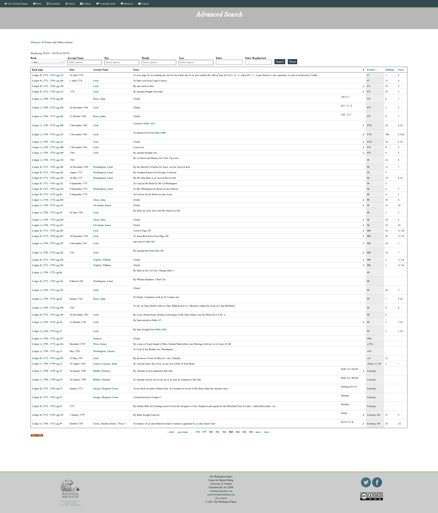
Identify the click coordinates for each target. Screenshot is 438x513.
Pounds (371, 69)
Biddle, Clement (101, 371)
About (38, 3)
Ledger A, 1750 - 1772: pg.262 (47, 252)
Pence (401, 69)
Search (71, 3)
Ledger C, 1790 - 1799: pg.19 (47, 371)
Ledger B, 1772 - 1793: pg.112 (47, 91)
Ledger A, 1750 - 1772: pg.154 (47, 160)
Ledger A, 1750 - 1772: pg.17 (47, 331)
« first (171, 432)
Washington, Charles (104, 351)
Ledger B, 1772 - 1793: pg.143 (47, 172)
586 (251, 432)
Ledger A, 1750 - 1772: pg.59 (47, 423)
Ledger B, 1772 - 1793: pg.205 (47, 230)
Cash (95, 80)
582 (224, 432)
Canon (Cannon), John (105, 363)
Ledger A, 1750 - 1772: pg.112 (47, 134)
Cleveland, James (102, 205)
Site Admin (221, 498)
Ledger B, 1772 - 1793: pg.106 (47, 80)
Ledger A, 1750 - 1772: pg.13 (47, 351)
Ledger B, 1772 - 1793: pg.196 (47, 314)
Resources (128, 3)
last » (267, 432)
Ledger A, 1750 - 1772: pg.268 (47, 200)
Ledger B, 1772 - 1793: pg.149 (47, 178)
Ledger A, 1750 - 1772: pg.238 (47, 107)
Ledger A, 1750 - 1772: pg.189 (47, 152)
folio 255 (159, 250)
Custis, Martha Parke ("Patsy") (110, 423)
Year (181, 58)
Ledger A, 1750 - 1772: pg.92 (47, 299)
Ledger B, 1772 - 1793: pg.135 (47, 415)
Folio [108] (160, 132)
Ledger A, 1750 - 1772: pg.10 (47, 322)
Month (145, 58)
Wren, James (100, 344)
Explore (86, 3)
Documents (54, 3)
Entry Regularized (255, 58)
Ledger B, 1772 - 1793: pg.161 (47, 281)
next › (259, 432)
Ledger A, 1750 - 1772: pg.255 (47, 243)
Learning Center (107, 3)
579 (204, 432)
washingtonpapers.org (221, 491)
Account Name (75, 58)
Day (107, 58)
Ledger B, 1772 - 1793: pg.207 (47, 236)
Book (33, 58)
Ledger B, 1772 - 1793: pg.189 (47, 167)
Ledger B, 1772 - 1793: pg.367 (47, 358)
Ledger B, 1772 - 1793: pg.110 (47, 86)
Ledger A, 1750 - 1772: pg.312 (47, 205)
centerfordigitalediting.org (221, 494)
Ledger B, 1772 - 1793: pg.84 (47, 194)
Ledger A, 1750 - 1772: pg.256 (47, 99)
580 (211, 432)
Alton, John (99, 200)
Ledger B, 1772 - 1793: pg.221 (47, 183)
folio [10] (161, 329)
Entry (219, 58)
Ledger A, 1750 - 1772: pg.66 (47, 272)
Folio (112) (149, 123)
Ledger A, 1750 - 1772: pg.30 (47, 212)
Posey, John (99, 99)
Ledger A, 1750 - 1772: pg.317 (47, 338)
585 (244, 432)
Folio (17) (157, 320)
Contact (145, 3)
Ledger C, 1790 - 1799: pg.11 (47, 363)
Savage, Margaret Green (105, 388)
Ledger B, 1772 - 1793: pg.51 (47, 388)
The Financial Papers (17, 3)
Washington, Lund (103, 167)
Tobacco (97, 338)
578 (198, 432)
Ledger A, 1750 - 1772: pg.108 (47, 125)
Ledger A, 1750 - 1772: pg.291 (47, 290)
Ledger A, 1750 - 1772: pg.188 (47, 147)
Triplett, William (102, 259)
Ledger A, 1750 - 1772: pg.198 (47, 307)
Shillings (389, 69)
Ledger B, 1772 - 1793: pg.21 (47, 406)
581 (218, 432)
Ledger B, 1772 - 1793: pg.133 (47, 75)
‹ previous (182, 432)
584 (238, 432)
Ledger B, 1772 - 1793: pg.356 (47, 259)
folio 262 (150, 241)
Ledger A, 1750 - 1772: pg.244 (47, 344)
